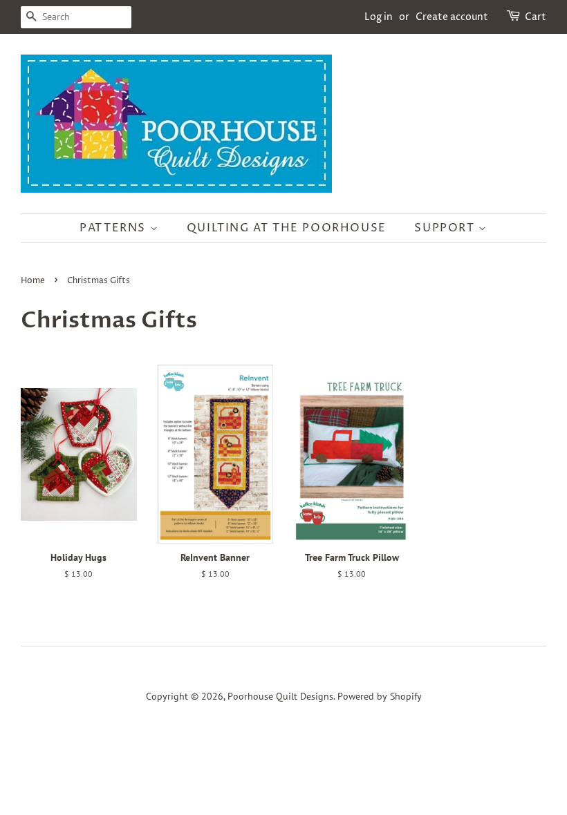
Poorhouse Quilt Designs (280, 696)
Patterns (114, 228)
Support (446, 228)
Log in (378, 16)
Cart (535, 16)
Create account (452, 16)
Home (33, 281)
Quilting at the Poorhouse (287, 228)
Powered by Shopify (379, 696)
